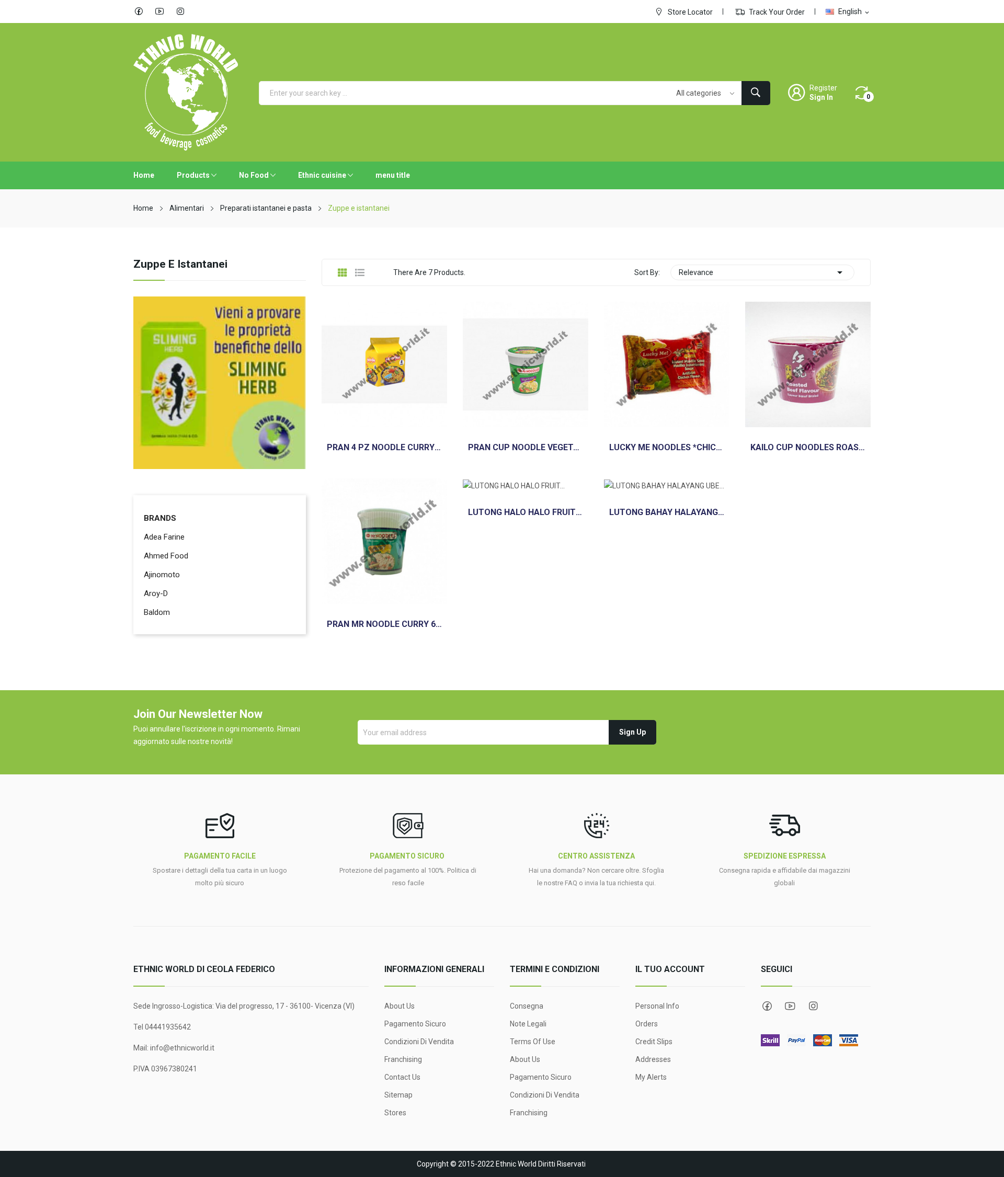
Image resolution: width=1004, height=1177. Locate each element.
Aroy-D (156, 593)
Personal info (657, 1006)
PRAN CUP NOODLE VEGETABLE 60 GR (525, 447)
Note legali (528, 1024)
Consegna (526, 1006)
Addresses (653, 1059)
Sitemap (398, 1095)
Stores (395, 1113)
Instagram (180, 11)
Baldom (157, 612)
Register (823, 88)
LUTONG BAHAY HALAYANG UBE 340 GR (666, 512)
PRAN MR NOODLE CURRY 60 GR (384, 624)
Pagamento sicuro (415, 1024)
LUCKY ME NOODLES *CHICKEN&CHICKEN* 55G (666, 447)
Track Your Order (776, 12)
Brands (160, 518)
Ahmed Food (166, 556)
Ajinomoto (162, 574)
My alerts (651, 1077)
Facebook (138, 11)
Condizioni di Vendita (419, 1041)
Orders (646, 1024)
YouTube (159, 11)
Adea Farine (164, 537)
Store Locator (689, 12)
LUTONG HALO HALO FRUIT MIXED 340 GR (525, 512)
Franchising (403, 1059)
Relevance (762, 272)
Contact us (402, 1077)
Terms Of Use (532, 1041)
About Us (399, 1006)
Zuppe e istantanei (180, 264)
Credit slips (653, 1041)
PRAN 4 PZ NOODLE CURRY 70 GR (384, 447)
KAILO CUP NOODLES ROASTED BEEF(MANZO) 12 (807, 447)
